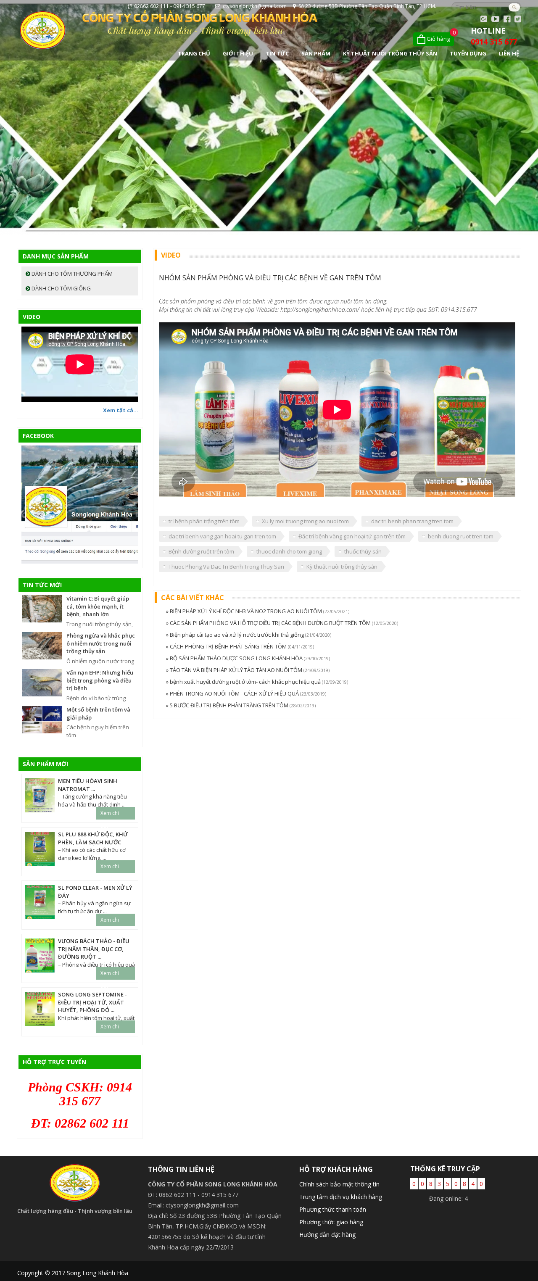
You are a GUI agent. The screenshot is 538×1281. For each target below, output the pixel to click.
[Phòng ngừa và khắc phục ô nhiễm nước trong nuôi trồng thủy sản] (41, 645)
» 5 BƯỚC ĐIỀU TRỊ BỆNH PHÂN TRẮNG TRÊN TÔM (228, 705)
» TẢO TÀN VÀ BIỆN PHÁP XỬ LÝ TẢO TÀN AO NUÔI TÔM (234, 670)
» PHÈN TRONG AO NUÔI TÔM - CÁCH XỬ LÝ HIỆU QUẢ (233, 693)
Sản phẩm (315, 53)
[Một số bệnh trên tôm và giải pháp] (41, 719)
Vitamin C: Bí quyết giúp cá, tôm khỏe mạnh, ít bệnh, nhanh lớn (97, 606)
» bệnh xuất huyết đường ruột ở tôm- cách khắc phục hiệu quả (244, 681)
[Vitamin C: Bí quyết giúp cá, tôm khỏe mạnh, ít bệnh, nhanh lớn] (41, 608)
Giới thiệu (238, 53)
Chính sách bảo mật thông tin (339, 1184)
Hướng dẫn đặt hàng (327, 1235)
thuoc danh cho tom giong (289, 551)
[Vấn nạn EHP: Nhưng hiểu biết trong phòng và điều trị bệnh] (41, 682)
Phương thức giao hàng (331, 1222)
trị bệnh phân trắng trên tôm (204, 521)
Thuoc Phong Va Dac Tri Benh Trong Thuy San (226, 566)
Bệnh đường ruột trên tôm (201, 551)
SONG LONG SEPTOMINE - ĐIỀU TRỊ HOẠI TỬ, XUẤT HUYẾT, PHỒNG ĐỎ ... (92, 1002)
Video (31, 317)
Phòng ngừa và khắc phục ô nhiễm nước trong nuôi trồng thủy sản (100, 643)
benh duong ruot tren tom (460, 536)
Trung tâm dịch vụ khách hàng (340, 1197)
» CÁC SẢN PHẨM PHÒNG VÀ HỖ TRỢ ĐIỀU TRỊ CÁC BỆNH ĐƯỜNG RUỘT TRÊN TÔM (269, 623)
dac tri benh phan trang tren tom (412, 521)
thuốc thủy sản (363, 551)
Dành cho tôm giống (60, 288)
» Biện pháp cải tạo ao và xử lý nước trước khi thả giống (235, 634)
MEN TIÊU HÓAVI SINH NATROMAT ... (87, 785)
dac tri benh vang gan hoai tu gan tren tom (222, 536)
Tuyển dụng (468, 53)
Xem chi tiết (109, 814)
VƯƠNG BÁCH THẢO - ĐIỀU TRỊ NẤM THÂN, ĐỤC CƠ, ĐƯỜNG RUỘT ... (93, 948)
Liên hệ (509, 53)
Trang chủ (194, 53)
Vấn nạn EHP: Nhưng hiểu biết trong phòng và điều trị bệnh (99, 680)
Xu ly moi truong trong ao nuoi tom (305, 521)
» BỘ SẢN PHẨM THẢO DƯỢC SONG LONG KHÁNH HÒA (235, 658)
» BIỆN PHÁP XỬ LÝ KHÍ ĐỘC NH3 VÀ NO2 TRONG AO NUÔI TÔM (244, 611)
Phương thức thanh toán (332, 1209)
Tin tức (277, 53)
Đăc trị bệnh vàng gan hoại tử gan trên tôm (352, 536)
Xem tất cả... (120, 410)
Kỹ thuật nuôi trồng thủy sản (341, 566)
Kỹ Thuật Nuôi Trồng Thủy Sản (390, 53)
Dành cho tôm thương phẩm (71, 273)
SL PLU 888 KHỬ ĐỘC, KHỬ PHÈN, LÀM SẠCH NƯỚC (93, 838)
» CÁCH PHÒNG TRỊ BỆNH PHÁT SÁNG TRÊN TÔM (227, 646)
